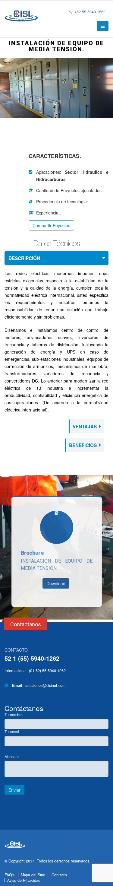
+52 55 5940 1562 (89, 11)
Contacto (59, 875)
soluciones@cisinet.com (45, 685)
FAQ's (9, 875)
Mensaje (12, 756)
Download (55, 583)
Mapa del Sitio (33, 875)
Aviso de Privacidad (23, 880)
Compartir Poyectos (51, 225)
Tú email (12, 732)
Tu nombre (14, 714)
